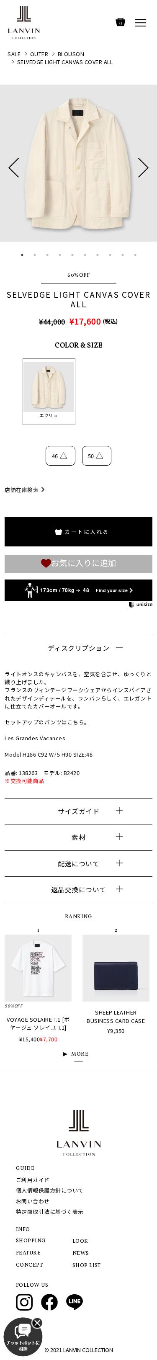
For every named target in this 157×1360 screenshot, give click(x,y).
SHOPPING (31, 1241)
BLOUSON (71, 54)
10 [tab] (135, 255)
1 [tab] (22, 255)
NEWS (80, 1253)
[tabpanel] (78, 163)
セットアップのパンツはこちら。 (47, 722)
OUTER (39, 54)
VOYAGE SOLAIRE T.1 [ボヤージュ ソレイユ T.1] (38, 1023)
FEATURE (28, 1253)
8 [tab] (110, 255)
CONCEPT (29, 1265)
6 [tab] (85, 255)
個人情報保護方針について (50, 1190)
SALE (14, 54)
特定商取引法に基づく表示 (50, 1212)
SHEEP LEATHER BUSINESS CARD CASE (116, 1016)
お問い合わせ (33, 1201)
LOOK (80, 1241)
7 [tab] (97, 255)
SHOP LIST (86, 1266)
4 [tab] (60, 255)
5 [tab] (72, 255)
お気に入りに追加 (83, 563)
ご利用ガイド (33, 1180)
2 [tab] (35, 255)
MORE (79, 1054)
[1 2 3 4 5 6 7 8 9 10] (78, 172)
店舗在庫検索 (22, 490)
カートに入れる (87, 532)
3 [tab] (47, 255)
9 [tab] (122, 255)
